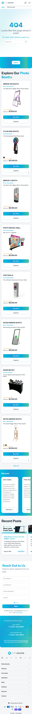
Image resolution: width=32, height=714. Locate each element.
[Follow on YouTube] (20, 657)
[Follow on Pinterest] (16, 658)
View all (16, 466)
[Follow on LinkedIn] (7, 658)
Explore (16, 121)
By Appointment (23, 640)
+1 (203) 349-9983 (16, 635)
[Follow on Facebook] (11, 658)
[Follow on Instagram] (2, 658)
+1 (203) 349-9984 (16, 627)
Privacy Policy (19, 612)
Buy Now (16, 117)
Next (16, 606)
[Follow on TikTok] (30, 658)
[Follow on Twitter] (25, 658)
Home (3, 7)
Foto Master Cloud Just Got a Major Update (14, 538)
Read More (11, 510)
